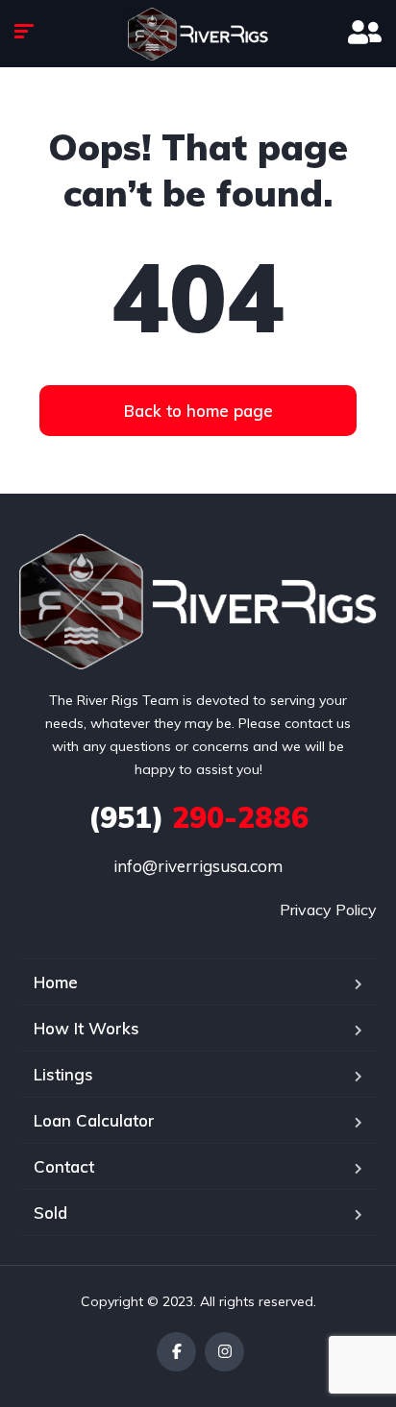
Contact (64, 1166)
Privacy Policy (328, 909)
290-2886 (198, 817)
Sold (50, 1212)
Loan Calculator (94, 1120)
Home (56, 982)
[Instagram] (224, 1351)
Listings (63, 1074)
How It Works (86, 1028)
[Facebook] (176, 1351)
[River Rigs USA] (197, 34)
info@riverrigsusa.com (198, 866)
